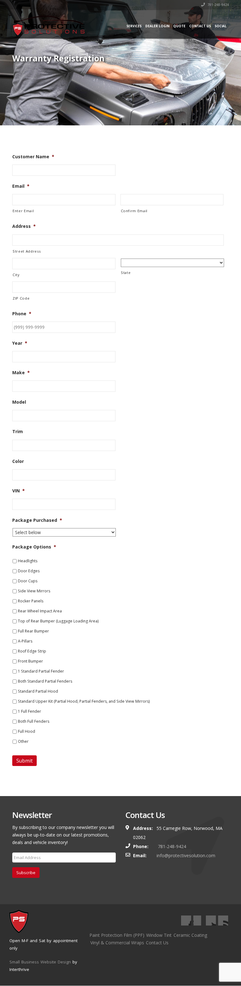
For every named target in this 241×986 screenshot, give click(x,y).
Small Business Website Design (40, 962)
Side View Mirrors (34, 591)
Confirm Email (134, 210)
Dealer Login (157, 26)
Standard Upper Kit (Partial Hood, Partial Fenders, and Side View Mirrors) (84, 701)
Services (134, 26)
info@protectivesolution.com (186, 855)
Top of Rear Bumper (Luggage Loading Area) (58, 621)
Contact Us (200, 26)
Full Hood (26, 731)
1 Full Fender (29, 711)
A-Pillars (25, 641)
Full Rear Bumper (33, 631)
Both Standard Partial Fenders (45, 681)
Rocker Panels (30, 601)
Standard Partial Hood (38, 691)
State (126, 272)
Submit (24, 760)
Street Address (26, 251)
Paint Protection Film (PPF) (116, 935)
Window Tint (159, 935)
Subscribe (25, 872)
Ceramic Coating (190, 935)
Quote (179, 26)
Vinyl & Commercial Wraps (117, 943)
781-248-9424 (217, 5)
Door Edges (29, 571)
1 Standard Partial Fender (41, 671)
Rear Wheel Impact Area (40, 611)
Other (23, 741)
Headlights (27, 561)
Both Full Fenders (33, 721)
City (16, 274)
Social (221, 26)
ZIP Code (21, 298)
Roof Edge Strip (32, 651)
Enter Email (23, 210)
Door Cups (27, 581)
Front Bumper (30, 661)
